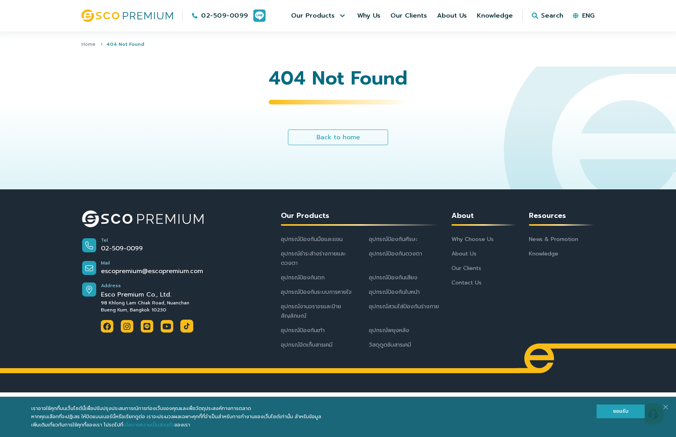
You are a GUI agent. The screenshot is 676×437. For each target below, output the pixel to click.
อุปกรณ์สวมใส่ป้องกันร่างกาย (404, 306)
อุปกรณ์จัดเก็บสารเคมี (307, 345)
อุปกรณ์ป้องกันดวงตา (395, 254)
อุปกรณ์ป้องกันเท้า (303, 330)
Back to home (338, 137)
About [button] (462, 215)
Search (552, 15)
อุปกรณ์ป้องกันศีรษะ (393, 239)
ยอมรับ (620, 411)
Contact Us (466, 283)
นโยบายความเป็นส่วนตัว (148, 424)
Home (88, 44)
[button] (319, 15)
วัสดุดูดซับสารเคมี (390, 345)
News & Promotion (553, 239)
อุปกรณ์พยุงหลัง (389, 330)
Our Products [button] (305, 215)
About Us (463, 254)
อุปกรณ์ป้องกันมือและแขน (312, 239)
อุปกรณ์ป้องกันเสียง (393, 277)
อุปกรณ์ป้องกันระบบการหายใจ (316, 292)
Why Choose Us (472, 239)
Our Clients (466, 268)
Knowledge (543, 254)
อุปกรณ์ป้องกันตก (303, 277)
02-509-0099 (224, 15)
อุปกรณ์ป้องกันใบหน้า (394, 292)
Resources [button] (547, 215)
